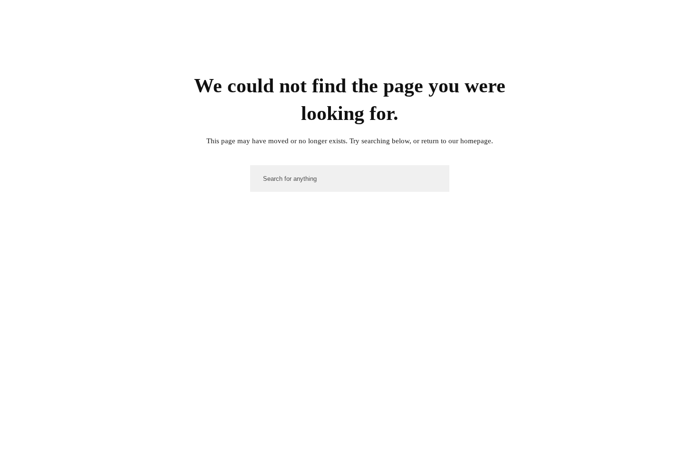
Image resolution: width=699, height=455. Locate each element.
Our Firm (298, 63)
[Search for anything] (607, 20)
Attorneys (353, 63)
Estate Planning (480, 63)
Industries (597, 63)
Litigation (543, 63)
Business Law (412, 63)
